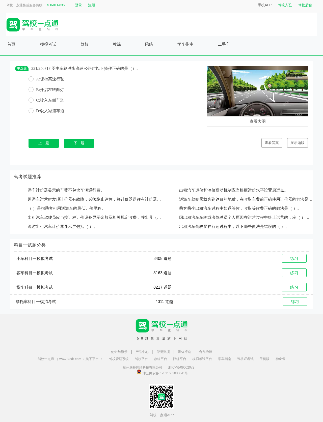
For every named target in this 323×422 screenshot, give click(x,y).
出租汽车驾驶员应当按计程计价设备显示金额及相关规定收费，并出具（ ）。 (97, 217)
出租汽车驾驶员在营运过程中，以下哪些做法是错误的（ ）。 (234, 226)
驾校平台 (141, 359)
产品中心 (142, 352)
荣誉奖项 (163, 352)
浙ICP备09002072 (181, 367)
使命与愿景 (119, 352)
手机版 (265, 359)
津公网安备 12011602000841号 (165, 372)
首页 (11, 44)
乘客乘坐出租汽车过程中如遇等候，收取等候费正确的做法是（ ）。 (240, 208)
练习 (294, 258)
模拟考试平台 (202, 359)
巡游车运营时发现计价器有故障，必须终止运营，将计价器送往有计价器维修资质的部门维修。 (112, 199)
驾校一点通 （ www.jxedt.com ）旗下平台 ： (70, 359)
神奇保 (280, 359)
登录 (78, 5)
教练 (117, 44)
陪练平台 (179, 359)
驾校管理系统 (119, 359)
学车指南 (185, 44)
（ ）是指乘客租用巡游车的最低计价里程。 (66, 208)
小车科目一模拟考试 (34, 258)
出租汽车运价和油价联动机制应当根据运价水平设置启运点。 (233, 190)
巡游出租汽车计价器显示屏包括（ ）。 (62, 226)
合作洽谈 (205, 352)
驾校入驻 (285, 5)
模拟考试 (48, 44)
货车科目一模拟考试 (34, 287)
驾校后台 (305, 5)
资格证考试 (245, 359)
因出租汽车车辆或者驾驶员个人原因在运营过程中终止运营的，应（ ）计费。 (248, 217)
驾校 (84, 44)
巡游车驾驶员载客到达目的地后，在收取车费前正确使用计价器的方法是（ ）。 (250, 199)
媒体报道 (184, 352)
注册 (91, 5)
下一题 (79, 143)
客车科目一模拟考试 (34, 273)
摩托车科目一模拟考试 (36, 301)
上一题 (43, 143)
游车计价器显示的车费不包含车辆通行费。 (66, 190)
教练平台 (160, 359)
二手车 (224, 44)
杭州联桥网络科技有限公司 (142, 367)
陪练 (149, 44)
